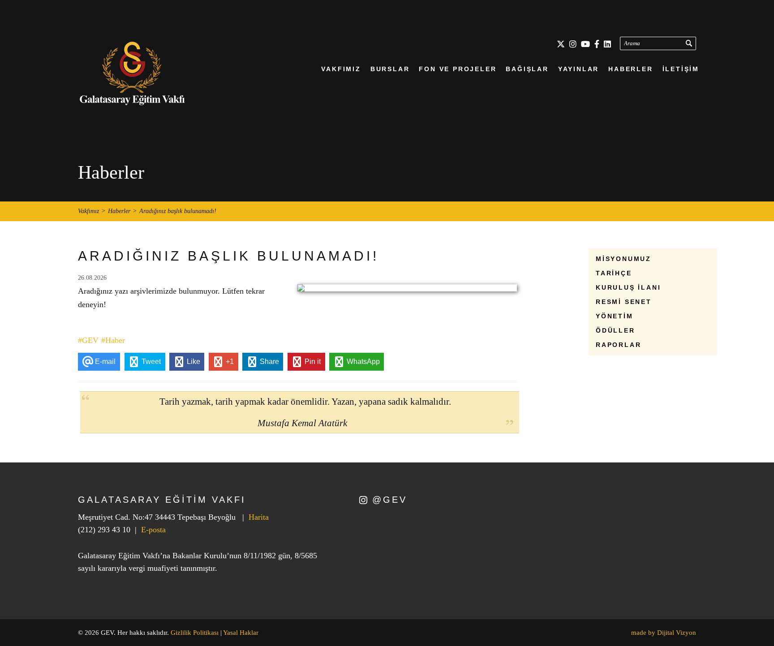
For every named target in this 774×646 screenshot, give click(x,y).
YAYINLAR (578, 69)
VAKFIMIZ (341, 69)
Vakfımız (88, 211)
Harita (259, 517)
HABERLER (630, 69)
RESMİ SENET (624, 301)
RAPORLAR (618, 344)
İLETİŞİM (680, 69)
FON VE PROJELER (457, 69)
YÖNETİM (614, 316)
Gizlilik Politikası (195, 632)
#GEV (88, 340)
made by (663, 632)
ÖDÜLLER (615, 330)
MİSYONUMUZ (623, 258)
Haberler (119, 211)
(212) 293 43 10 (104, 529)
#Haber (113, 340)
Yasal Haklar (240, 632)
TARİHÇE (614, 273)
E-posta (153, 529)
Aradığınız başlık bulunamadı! (177, 211)
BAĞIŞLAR (527, 69)
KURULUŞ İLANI (628, 287)
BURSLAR (390, 69)
